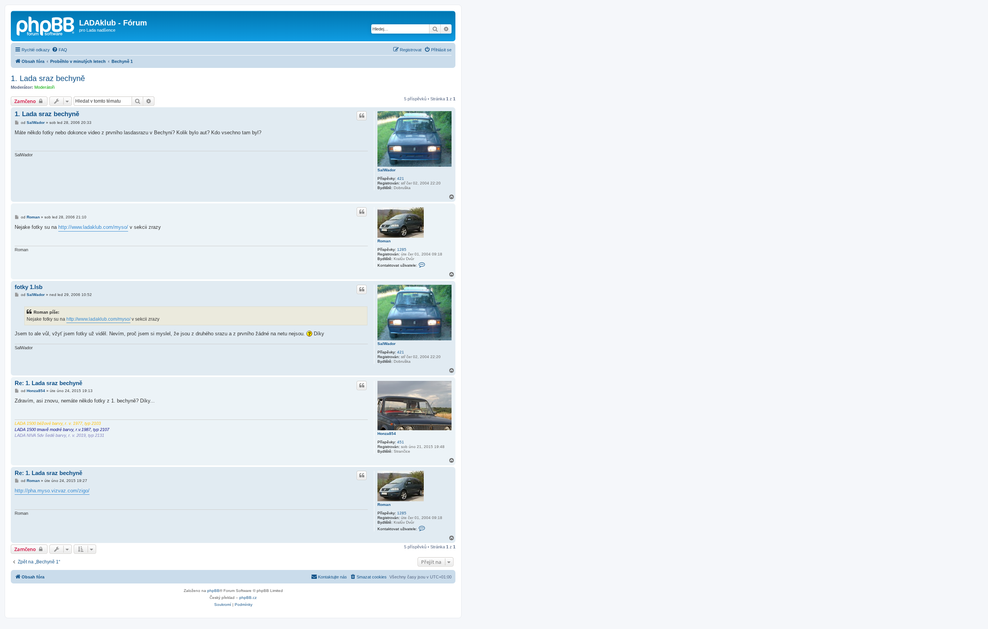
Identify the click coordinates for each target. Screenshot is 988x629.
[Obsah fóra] (46, 25)
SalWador (386, 170)
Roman (384, 241)
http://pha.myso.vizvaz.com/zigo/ (52, 491)
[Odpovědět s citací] (362, 115)
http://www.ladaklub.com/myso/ (93, 227)
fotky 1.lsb (28, 287)
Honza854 (386, 433)
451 (400, 442)
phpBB (213, 590)
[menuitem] (59, 49)
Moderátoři (44, 87)
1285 (401, 249)
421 (400, 178)
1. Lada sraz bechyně (48, 78)
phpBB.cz (248, 597)
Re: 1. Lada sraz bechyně (48, 383)
